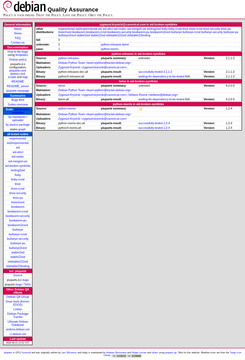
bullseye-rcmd (18, 234)
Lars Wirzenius (69, 352)
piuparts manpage (17, 90)
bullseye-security (18, 238)
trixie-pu (18, 197)
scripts (12, 77)
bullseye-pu (17, 243)
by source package (18, 124)
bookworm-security (18, 215)
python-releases (111, 44)
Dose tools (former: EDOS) (18, 303)
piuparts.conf (17, 70)
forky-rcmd (17, 179)
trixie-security (17, 193)
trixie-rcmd (17, 188)
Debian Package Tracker (18, 315)
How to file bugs (18, 51)
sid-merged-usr (17, 161)
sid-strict (18, 152)
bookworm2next (18, 225)
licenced (26, 352)
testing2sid (18, 170)
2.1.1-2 (167, 71)
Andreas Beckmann (116, 352)
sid (18, 147)
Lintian (17, 309)
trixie (18, 183)
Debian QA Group (17, 296)
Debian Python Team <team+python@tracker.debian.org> (94, 62)
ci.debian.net (18, 334)
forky (18, 174)
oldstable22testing (17, 266)
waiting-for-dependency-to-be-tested (161, 76)
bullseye (17, 229)
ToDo (27, 284)
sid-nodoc (17, 156)
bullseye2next (18, 247)
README (17, 81)
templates (21, 54)
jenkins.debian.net (17, 329)
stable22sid (17, 256)
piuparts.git (171, 352)
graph (22, 129)
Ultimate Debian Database (18, 323)
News (18, 33)
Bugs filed (17, 99)
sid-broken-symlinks (21, 111)
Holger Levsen (139, 352)
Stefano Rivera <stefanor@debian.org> (153, 94)
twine (125, 44)
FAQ (18, 38)
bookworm (17, 206)
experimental (18, 138)
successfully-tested (150, 71)
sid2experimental (18, 143)
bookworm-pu (18, 220)
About (18, 28)
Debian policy (18, 59)
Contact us (18, 42)
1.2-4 (166, 123)
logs (25, 77)
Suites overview (18, 104)
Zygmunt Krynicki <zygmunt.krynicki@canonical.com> (92, 67)
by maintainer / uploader (17, 118)
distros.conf (17, 73)
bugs (25, 279)
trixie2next (17, 202)
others (155, 352)
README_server (18, 86)
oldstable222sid (18, 261)
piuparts (8, 352)
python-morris (109, 49)
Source (17, 275)
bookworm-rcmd (18, 211)
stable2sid (17, 252)
